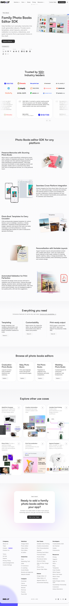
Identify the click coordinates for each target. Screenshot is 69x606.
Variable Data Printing (43, 543)
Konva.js (23, 590)
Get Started (62, 2)
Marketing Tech (25, 561)
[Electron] (26, 51)
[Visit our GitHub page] (63, 599)
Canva (23, 583)
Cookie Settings (7, 565)
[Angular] (8, 51)
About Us (5, 543)
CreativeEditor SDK (58, 543)
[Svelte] (3, 54)
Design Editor (25, 543)
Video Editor (24, 548)
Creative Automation (43, 546)
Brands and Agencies (27, 572)
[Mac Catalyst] (22, 51)
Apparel (39, 550)
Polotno (23, 592)
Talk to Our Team (34, 517)
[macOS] (24, 51)
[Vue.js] (10, 51)
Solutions (16, 2)
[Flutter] (18, 51)
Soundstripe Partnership (59, 584)
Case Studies (56, 570)
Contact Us (6, 550)
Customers (56, 587)
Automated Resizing (42, 582)
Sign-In (55, 561)
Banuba (23, 587)
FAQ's (54, 563)
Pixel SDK (24, 594)
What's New (56, 576)
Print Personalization (43, 548)
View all (5, 335)
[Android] (16, 51)
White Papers (56, 572)
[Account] (67, 2)
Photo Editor (24, 546)
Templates (56, 568)
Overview (23, 581)
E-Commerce (24, 565)
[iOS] (14, 51)
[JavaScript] (3, 51)
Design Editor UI (41, 576)
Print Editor (24, 550)
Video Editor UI (41, 578)
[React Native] (5, 54)
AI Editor (23, 552)
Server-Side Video (42, 569)
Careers (5, 548)
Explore (4, 378)
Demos (28, 2)
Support (55, 559)
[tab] (34, 4)
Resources (40, 2)
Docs (23, 2)
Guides (54, 548)
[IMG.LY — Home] (5, 2)
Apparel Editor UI (42, 580)
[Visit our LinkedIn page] (58, 599)
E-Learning (24, 568)
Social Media (25, 570)
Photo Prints (40, 567)
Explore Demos (7, 41)
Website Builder (25, 574)
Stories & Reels (41, 561)
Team (4, 546)
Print (22, 559)
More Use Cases (57, 574)
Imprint (5, 558)
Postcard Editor (41, 554)
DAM (22, 563)
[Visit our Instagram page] (56, 599)
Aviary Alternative (58, 589)
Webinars (55, 578)
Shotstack (24, 585)
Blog (54, 565)
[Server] (30, 51)
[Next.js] (8, 54)
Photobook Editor (42, 559)
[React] (5, 51)
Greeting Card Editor (42, 552)
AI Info (5, 556)
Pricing (34, 2)
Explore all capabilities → (48, 314)
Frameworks (56, 550)
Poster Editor (40, 557)
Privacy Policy (7, 560)
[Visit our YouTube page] (65, 599)
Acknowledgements (8, 562)
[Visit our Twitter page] (60, 599)
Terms (4, 554)
